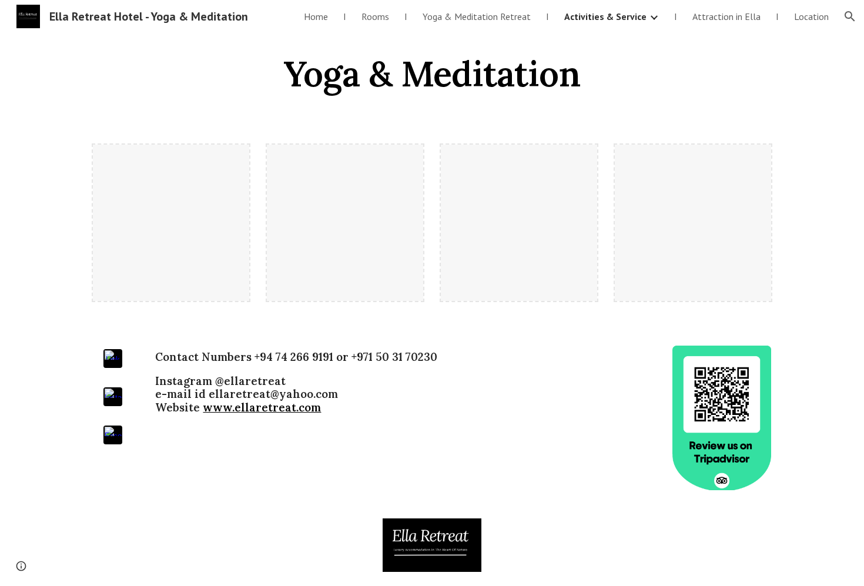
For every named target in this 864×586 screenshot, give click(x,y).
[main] (432, 73)
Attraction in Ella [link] (726, 16)
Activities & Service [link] (605, 16)
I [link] (344, 16)
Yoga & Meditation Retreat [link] (477, 16)
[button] (850, 16)
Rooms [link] (375, 16)
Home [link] (316, 16)
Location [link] (811, 16)
